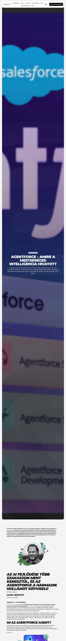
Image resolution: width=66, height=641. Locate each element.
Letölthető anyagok (25, 5)
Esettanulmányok (35, 3)
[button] (16, 3)
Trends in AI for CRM (12, 604)
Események (27, 3)
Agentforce (31, 606)
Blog (42, 3)
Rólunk (22, 3)
